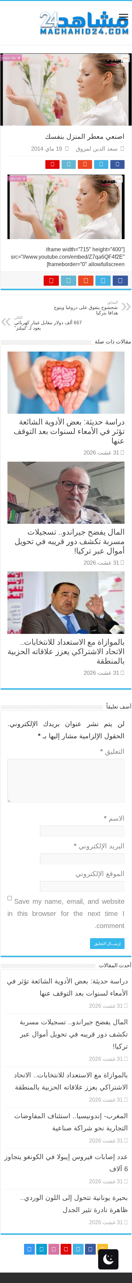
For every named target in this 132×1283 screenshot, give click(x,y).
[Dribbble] (53, 1249)
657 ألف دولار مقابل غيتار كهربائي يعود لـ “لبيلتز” (48, 323)
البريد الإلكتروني (99, 846)
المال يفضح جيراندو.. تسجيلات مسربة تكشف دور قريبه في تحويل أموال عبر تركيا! (70, 541)
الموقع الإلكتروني (100, 873)
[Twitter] (78, 1249)
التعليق (112, 751)
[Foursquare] (41, 1249)
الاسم (114, 818)
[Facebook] (90, 1249)
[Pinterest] (66, 1249)
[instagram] (29, 1249)
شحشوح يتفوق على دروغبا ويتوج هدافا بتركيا (86, 307)
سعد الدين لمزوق (96, 149)
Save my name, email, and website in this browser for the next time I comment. (66, 913)
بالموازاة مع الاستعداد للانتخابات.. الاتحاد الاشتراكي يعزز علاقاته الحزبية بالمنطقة (66, 651)
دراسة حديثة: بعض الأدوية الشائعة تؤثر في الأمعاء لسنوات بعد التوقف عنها (69, 431)
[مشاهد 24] (83, 22)
